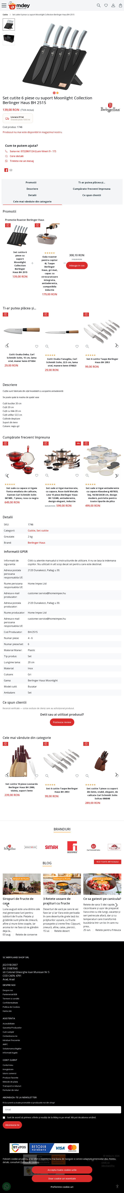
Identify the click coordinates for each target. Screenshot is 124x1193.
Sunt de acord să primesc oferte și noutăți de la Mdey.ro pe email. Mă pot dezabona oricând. (51, 1117)
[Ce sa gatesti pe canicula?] (102, 884)
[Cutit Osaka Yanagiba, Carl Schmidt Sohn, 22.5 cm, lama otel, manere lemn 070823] (62, 332)
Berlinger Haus (36, 542)
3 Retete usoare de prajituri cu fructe (56, 901)
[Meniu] (4, 5)
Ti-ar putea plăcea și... (91, 182)
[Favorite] (106, 5)
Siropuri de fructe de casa (18, 901)
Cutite (5, 14)
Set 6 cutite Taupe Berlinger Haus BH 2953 (102, 360)
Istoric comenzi (9, 1073)
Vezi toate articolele (107, 861)
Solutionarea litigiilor (12, 1048)
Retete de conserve (26, 934)
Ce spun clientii (91, 195)
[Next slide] (116, 345)
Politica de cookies (29, 1162)
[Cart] (120, 5)
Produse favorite (10, 1077)
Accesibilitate (9, 1023)
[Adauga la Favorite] (36, 346)
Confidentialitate (10, 1002)
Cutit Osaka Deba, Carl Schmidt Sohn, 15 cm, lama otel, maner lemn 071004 (21, 357)
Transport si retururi (12, 1086)
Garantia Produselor (12, 1027)
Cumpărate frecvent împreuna (91, 188)
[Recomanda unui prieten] (12, 170)
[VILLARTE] (114, 853)
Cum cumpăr (8, 1032)
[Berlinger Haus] (9, 853)
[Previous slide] (7, 345)
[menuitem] (9, 24)
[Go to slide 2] (57, 93)
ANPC (5, 1044)
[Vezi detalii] (47, 346)
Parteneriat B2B (10, 994)
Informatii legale (10, 1052)
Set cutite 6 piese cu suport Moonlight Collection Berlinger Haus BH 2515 (20, 262)
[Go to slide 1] (54, 92)
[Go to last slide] (7, 847)
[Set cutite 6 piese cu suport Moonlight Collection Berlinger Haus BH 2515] (17, 235)
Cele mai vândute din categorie (32, 201)
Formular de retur (11, 1090)
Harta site (7, 1011)
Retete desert (62, 931)
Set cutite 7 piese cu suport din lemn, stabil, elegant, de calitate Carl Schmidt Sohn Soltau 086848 (102, 793)
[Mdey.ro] (19, 5)
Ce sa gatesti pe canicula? (102, 899)
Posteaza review (62, 722)
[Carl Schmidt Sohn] (93, 853)
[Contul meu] (113, 5)
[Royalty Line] (31, 853)
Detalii (32, 195)
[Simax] (51, 853)
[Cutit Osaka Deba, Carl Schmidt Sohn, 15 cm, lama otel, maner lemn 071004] (22, 332)
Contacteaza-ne (10, 1036)
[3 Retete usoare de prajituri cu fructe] (62, 884)
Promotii (31, 182)
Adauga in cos (77, 265)
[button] (99, 5)
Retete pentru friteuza (108, 930)
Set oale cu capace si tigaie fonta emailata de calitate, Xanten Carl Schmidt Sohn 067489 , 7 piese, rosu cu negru (21, 493)
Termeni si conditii (11, 998)
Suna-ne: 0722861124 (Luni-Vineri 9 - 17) (33, 151)
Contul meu (8, 1065)
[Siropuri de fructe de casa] (22, 884)
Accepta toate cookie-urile (62, 1169)
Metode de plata (10, 1081)
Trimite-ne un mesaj (22, 161)
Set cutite (43, 530)
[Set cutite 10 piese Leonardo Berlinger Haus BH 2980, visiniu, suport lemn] (22, 761)
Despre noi (8, 990)
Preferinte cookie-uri (62, 1186)
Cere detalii (16, 156)
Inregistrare (8, 1069)
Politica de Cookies (11, 1007)
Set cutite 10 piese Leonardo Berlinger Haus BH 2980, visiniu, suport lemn (21, 787)
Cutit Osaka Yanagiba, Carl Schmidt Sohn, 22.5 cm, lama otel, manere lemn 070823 (62, 362)
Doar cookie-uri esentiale (62, 1178)
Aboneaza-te (12, 1124)
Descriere (32, 188)
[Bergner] (72, 853)
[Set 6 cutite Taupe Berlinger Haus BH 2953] (102, 332)
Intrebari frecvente (11, 1040)
